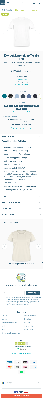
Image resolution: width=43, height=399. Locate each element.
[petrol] (4, 96)
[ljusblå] (16, 96)
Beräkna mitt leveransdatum (22, 128)
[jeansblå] (23, 96)
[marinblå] (35, 96)
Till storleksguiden (13, 112)
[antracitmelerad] (10, 96)
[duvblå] (29, 96)
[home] (3, 10)
